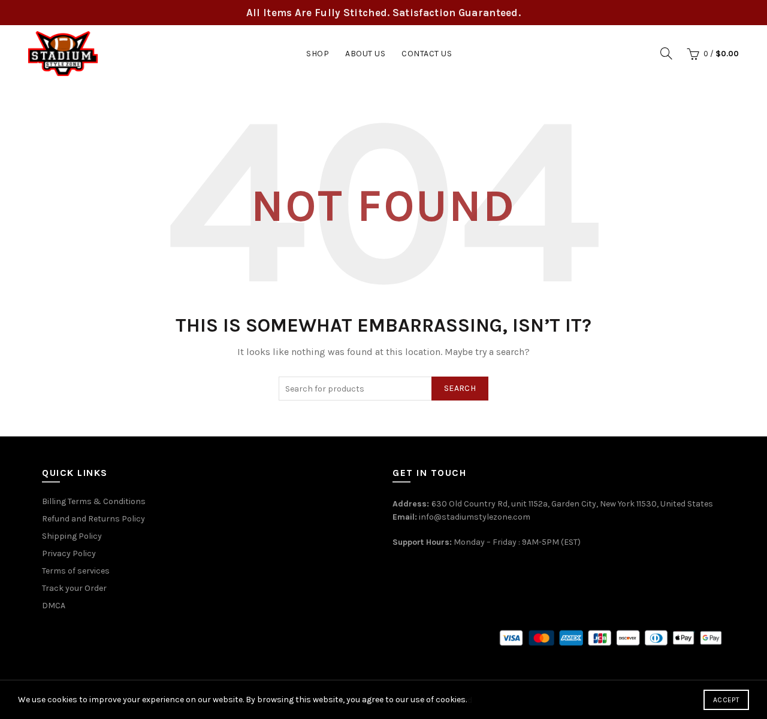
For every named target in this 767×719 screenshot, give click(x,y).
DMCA (53, 605)
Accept (726, 700)
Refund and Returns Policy (93, 519)
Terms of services (76, 571)
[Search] (666, 53)
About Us (365, 53)
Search (460, 388)
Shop (317, 53)
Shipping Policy (72, 536)
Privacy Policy (69, 553)
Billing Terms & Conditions (94, 501)
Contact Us (426, 53)
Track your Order (74, 588)
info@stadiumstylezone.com (474, 517)
